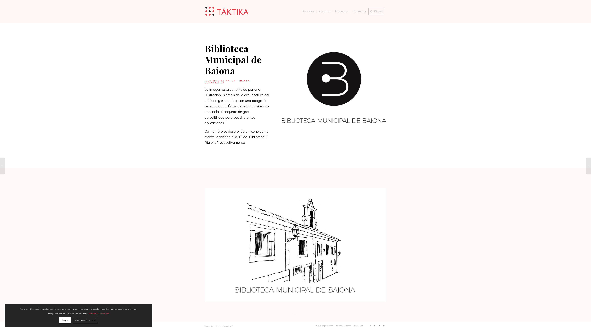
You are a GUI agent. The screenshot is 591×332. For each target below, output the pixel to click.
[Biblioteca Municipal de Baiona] (334, 87)
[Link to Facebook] (370, 325)
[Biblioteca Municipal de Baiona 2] (295, 245)
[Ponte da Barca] (588, 166)
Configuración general (85, 320)
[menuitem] (308, 11)
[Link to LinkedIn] (379, 325)
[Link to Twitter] (374, 325)
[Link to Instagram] (384, 325)
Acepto (65, 320)
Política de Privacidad (99, 313)
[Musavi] (2, 166)
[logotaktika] (227, 11)
